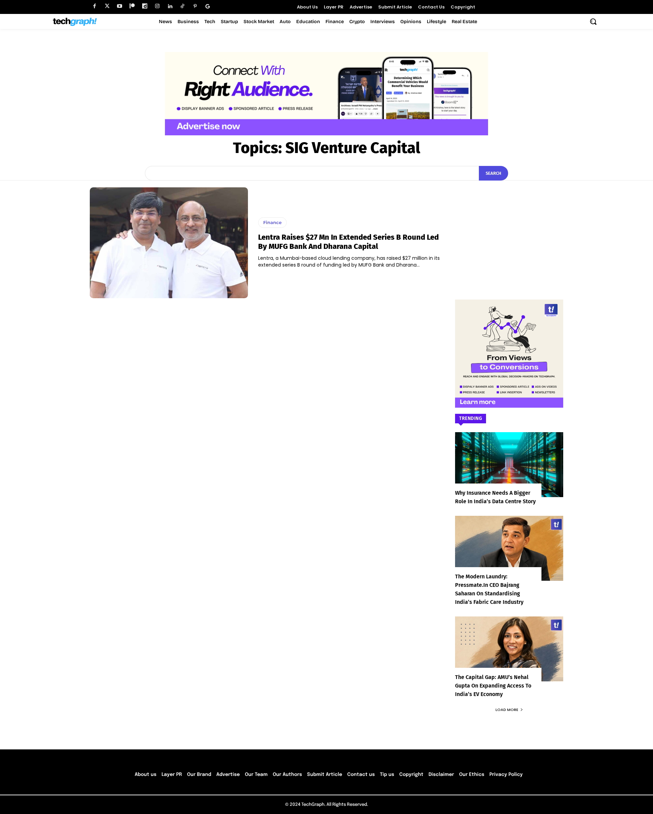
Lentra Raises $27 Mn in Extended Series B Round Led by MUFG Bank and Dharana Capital (348, 242)
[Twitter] (107, 6)
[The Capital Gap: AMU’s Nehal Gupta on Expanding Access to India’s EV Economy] (509, 648)
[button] (593, 21)
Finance (272, 222)
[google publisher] (207, 6)
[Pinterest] (195, 6)
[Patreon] (132, 6)
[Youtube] (119, 6)
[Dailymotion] (144, 6)
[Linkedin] (169, 6)
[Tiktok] (182, 6)
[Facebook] (94, 6)
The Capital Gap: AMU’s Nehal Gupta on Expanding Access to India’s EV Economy (493, 685)
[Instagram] (157, 6)
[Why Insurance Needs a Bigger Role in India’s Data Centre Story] (509, 464)
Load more (507, 709)
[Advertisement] (509, 229)
